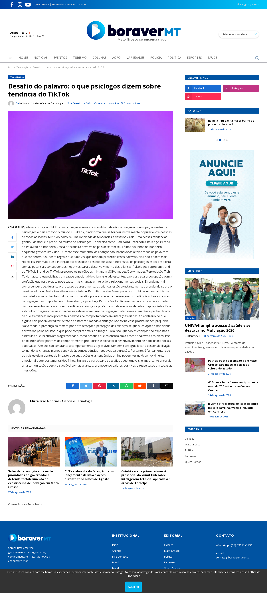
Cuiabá (190, 318)
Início (115, 545)
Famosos (190, 456)
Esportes (194, 58)
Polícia (156, 58)
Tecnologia (17, 77)
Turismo (80, 58)
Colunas (99, 58)
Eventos (60, 58)
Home (23, 58)
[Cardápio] (10, 57)
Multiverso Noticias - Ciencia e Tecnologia (41, 103)
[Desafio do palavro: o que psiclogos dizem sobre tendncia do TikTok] (90, 165)
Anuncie (116, 550)
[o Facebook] (12, 237)
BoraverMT (194, 335)
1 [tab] (217, 140)
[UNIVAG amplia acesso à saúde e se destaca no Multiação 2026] (222, 299)
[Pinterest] (12, 266)
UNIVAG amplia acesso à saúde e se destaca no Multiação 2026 (217, 328)
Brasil (115, 562)
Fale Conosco (120, 556)
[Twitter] (12, 247)
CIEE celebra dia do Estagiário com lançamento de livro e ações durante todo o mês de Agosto (89, 475)
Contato (81, 4)
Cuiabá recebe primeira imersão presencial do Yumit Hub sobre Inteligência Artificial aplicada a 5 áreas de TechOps (145, 477)
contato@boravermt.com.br (233, 557)
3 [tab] (223, 140)
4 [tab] (227, 140)
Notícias (41, 58)
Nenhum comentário (108, 103)
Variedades (136, 58)
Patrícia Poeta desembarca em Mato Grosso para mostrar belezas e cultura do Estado (232, 364)
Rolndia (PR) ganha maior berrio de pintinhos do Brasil (231, 122)
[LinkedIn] (12, 256)
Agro (116, 58)
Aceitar (133, 586)
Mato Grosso (193, 444)
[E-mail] (12, 276)
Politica (189, 450)
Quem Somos (42, 4)
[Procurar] (256, 58)
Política (174, 58)
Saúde (212, 58)
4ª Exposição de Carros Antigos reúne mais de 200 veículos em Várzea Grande (233, 386)
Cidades (189, 438)
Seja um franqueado (63, 4)
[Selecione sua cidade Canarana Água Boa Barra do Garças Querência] (239, 34)
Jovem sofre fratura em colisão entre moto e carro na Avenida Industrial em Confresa (233, 407)
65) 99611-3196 (242, 545)
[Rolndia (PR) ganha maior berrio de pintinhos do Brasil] (195, 125)
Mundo (116, 568)
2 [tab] (220, 140)
